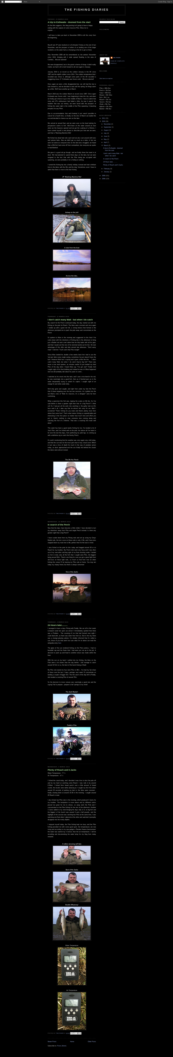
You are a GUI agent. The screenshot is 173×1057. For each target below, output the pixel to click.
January (107, 172)
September (108, 127)
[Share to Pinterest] (80, 308)
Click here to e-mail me (106, 78)
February (107, 169)
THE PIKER (116, 57)
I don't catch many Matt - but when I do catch (70, 320)
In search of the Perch (59, 525)
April (105, 142)
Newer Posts (52, 1041)
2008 (104, 179)
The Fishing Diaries (87, 9)
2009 (104, 175)
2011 (104, 118)
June (106, 136)
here (59, 643)
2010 (104, 121)
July (105, 133)
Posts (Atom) (61, 1046)
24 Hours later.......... (58, 625)
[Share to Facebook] (78, 308)
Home (72, 1041)
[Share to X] (76, 308)
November (107, 124)
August (106, 130)
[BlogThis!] (73, 308)
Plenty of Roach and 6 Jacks (62, 770)
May (105, 139)
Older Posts (92, 1041)
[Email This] (71, 308)
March (106, 145)
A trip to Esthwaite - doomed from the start (69, 22)
